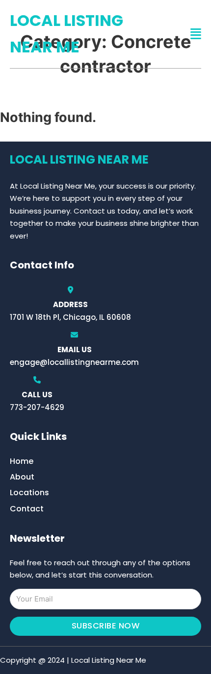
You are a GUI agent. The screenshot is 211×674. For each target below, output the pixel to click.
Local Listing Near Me (66, 33)
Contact (27, 508)
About (22, 476)
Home (21, 461)
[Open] (195, 34)
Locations (29, 492)
